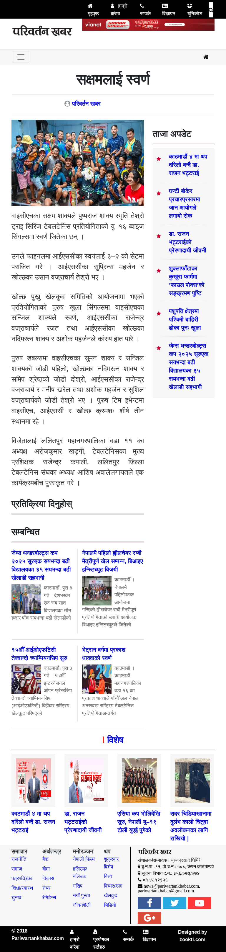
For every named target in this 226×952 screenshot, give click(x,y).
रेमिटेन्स (49, 897)
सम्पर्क (145, 14)
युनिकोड (194, 14)
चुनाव (16, 897)
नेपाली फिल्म (84, 859)
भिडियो (110, 905)
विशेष (115, 740)
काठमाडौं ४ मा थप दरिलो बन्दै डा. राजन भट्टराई (188, 164)
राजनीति (18, 859)
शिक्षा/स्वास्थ (22, 888)
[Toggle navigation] (21, 57)
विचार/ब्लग (113, 886)
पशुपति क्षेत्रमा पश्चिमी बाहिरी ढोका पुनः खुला (185, 319)
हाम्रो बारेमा (119, 10)
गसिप (77, 886)
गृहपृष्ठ (93, 14)
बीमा (46, 869)
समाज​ (16, 869)
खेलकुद (110, 895)
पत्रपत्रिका (21, 878)
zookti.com (192, 939)
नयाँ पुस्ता (81, 895)
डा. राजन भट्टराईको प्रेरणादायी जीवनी (187, 242)
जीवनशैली (82, 905)
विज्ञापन (168, 14)
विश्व (108, 876)
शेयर (46, 888)
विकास (48, 878)
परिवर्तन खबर (86, 103)
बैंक (45, 859)
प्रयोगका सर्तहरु (101, 943)
